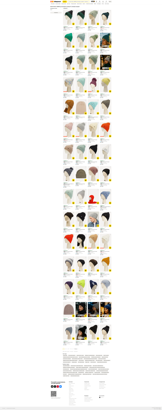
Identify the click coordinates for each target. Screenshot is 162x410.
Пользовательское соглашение (10, 408)
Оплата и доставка (86, 384)
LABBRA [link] (64, 27)
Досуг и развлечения (72, 383)
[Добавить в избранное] (73, 10)
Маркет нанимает (101, 388)
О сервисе (85, 387)
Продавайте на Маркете (87, 398)
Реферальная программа (102, 384)
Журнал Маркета (86, 389)
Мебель (70, 384)
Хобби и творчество (72, 394)
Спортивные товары (72, 399)
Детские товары (71, 403)
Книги (70, 397)
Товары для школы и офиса (72, 398)
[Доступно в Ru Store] (60, 387)
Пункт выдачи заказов (102, 387)
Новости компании (101, 383)
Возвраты (85, 388)
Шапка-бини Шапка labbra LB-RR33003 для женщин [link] (93, 117)
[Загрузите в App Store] (52, 387)
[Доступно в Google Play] (55, 387)
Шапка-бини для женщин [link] (68, 27)
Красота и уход (71, 393)
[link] (65, 355)
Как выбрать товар (87, 383)
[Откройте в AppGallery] (58, 387)
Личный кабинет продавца (88, 397)
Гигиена (70, 387)
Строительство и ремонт (72, 402)
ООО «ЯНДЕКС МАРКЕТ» (157, 407)
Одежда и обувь (71, 389)
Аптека (70, 392)
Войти (110, 1)
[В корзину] (73, 24)
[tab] (52, 4)
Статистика (3, 408)
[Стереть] (88, 1)
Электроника (71, 388)
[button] (65, 8)
